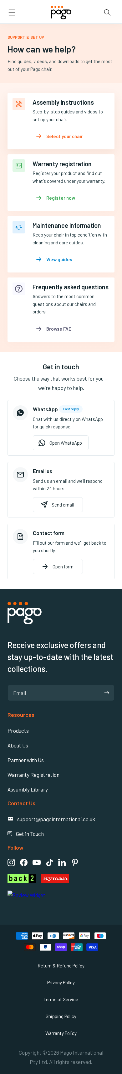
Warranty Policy (61, 1033)
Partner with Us (26, 760)
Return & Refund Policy (61, 965)
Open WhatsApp (65, 443)
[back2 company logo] (22, 878)
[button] (11, 12)
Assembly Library (28, 789)
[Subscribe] (106, 693)
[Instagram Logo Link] (11, 862)
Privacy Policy (61, 982)
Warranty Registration (33, 775)
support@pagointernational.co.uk (51, 819)
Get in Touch (26, 834)
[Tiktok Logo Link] (49, 862)
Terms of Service (60, 999)
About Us (18, 745)
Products (18, 730)
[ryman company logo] (77, 878)
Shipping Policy (61, 1016)
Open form (63, 566)
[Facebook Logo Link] (24, 862)
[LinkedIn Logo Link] (62, 862)
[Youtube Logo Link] (37, 862)
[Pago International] (25, 622)
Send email (63, 504)
